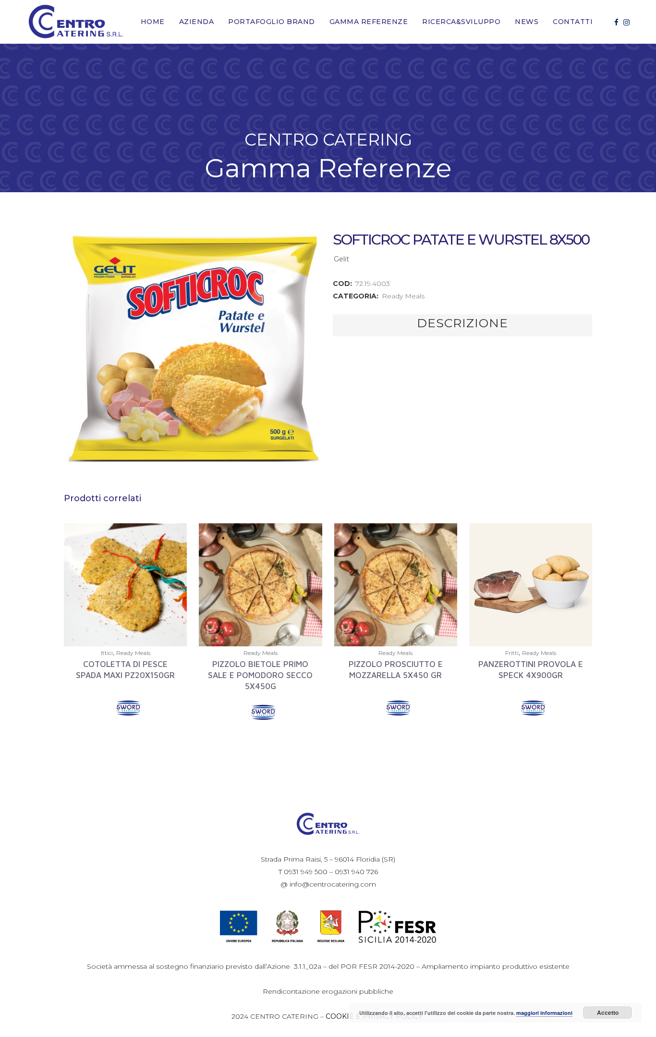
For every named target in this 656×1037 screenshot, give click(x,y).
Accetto (608, 1012)
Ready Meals (403, 296)
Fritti (512, 652)
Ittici (107, 652)
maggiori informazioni (544, 1012)
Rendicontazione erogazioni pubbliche (328, 991)
